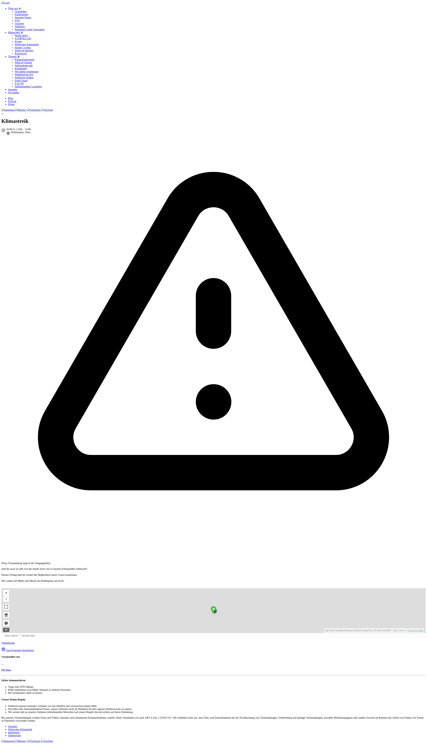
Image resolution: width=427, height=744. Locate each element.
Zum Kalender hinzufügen (19, 650)
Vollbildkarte (8, 643)
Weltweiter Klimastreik (27, 44)
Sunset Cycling (23, 47)
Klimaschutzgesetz (24, 59)
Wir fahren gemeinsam (26, 71)
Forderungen (21, 14)
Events (18, 41)
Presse (11, 104)
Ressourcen (21, 53)
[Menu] (2, 113)
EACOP (19, 83)
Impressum (14, 732)
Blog (10, 98)
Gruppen (19, 23)
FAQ (17, 20)
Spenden (12, 726)
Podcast (12, 101)
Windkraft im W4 (24, 74)
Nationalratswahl (24, 65)
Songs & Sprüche (24, 50)
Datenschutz (14, 735)
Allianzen (20, 26)
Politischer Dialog (24, 77)
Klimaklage (21, 68)
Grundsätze (21, 11)
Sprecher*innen (23, 17)
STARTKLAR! (23, 38)
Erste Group (21, 80)
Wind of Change (23, 62)
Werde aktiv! (21, 35)
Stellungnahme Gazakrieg (28, 86)
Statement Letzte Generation (30, 29)
